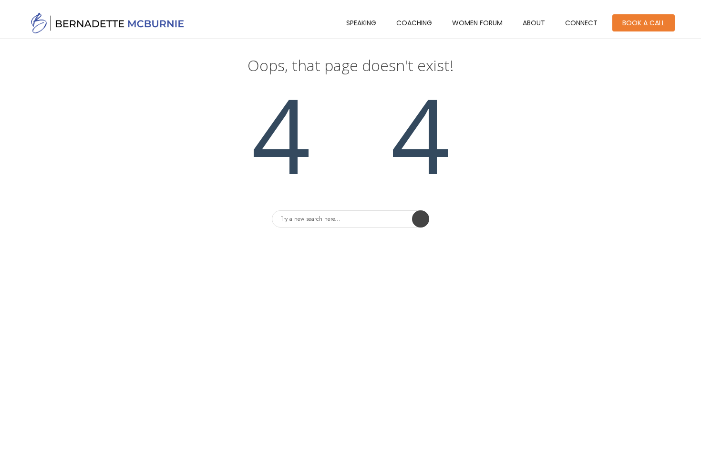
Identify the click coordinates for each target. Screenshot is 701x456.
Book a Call (643, 23)
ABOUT (534, 23)
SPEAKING (361, 23)
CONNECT (581, 23)
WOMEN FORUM (477, 23)
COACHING (414, 23)
